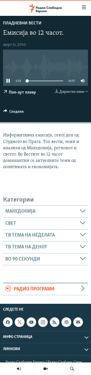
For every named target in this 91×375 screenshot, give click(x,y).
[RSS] (54, 322)
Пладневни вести (22, 23)
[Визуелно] (45, 368)
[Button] (13, 113)
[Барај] (72, 368)
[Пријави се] (78, 322)
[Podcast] (66, 322)
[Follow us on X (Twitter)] (19, 322)
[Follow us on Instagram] (43, 322)
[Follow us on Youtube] (31, 322)
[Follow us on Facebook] (8, 322)
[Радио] (19, 368)
